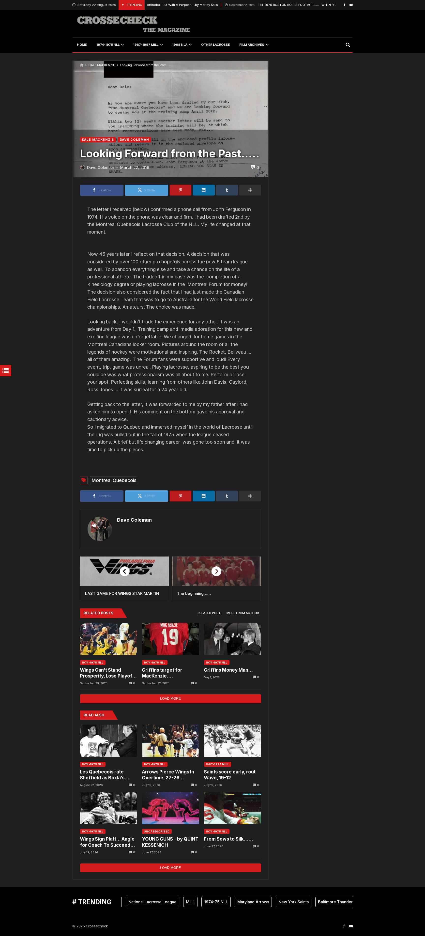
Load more (170, 698)
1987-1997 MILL (217, 764)
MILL (173, 901)
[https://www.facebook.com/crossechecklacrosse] (344, 5)
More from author (243, 613)
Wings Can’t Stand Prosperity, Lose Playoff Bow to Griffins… (107, 673)
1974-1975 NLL (93, 662)
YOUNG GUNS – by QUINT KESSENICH (170, 842)
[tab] (210, 613)
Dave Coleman (134, 520)
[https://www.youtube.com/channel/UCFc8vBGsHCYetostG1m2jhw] (351, 5)
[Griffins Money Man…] (232, 639)
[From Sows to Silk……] (232, 808)
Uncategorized (157, 831)
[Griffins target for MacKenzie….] (170, 639)
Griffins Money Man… (228, 670)
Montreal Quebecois (114, 480)
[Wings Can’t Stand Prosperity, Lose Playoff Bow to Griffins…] (108, 639)
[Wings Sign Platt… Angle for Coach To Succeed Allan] (108, 808)
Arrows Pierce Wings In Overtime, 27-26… (168, 775)
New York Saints (276, 901)
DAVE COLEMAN (134, 139)
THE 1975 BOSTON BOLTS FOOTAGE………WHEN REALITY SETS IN (276, 5)
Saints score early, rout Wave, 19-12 (230, 775)
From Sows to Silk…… (228, 839)
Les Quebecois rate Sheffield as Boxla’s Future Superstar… (102, 775)
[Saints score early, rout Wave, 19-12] (232, 741)
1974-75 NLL (199, 901)
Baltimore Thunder (318, 901)
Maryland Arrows (236, 901)
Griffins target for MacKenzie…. (162, 673)
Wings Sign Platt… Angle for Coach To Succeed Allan (107, 842)
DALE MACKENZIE (102, 65)
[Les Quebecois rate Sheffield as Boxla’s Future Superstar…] (108, 741)
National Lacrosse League (135, 901)
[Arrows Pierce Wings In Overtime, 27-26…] (170, 741)
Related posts (210, 613)
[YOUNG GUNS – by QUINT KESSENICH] (170, 808)
